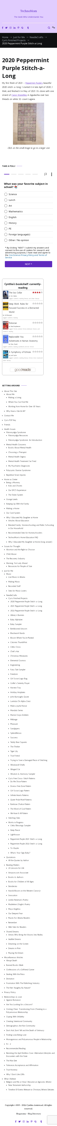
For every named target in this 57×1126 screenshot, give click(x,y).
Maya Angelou (14, 909)
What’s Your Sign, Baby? (20, 853)
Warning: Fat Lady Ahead (16, 563)
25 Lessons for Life (16, 868)
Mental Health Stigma (17, 457)
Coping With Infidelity (15, 1017)
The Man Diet (11, 1060)
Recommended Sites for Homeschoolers (25, 533)
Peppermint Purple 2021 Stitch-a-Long (26, 839)
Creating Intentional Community (19, 1021)
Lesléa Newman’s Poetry (18, 900)
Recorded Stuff (14, 586)
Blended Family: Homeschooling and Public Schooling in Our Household (31, 526)
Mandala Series (16, 710)
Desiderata (12, 886)
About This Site (10, 391)
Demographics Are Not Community (20, 1026)
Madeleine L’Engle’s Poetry (19, 904)
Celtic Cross (15, 647)
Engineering (15, 665)
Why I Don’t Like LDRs (15, 1074)
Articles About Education (18, 520)
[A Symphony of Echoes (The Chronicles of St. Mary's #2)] (5, 357)
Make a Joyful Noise (18, 706)
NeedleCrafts (11, 595)
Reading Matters (12, 865)
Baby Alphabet (16, 619)
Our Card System (13, 513)
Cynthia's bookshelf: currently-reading (22, 286)
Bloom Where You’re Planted (22, 638)
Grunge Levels (12, 499)
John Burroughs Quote (19, 697)
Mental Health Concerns (16, 444)
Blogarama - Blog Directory (28, 1113)
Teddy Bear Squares (18, 742)
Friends (7, 425)
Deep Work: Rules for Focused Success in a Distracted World (24, 308)
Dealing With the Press (15, 974)
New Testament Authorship (19, 1085)
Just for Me (8, 571)
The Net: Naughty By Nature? (18, 988)
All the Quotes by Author (18, 860)
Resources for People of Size (20, 566)
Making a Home (12, 508)
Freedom (14, 674)
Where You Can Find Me (18, 402)
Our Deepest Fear (15, 913)
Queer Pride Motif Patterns (21, 800)
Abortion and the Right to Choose (20, 549)
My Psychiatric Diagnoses (19, 466)
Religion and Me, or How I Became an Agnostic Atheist (28, 1082)
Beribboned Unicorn (18, 629)
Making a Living (14, 397)
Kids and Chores (15, 486)
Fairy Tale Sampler (17, 669)
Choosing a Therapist (17, 452)
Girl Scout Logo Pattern (19, 790)
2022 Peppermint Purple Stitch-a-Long (26, 610)
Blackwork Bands (17, 633)
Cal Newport (8, 315)
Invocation (12, 895)
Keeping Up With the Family (17, 504)
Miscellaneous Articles (13, 957)
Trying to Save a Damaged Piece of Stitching (28, 760)
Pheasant (14, 724)
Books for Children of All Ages (21, 881)
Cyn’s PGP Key (10, 420)
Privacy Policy (10, 992)
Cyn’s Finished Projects (18, 598)
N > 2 (8, 1044)
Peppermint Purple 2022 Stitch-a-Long (26, 844)
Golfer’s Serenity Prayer (20, 683)
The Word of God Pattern (20, 809)
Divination (10, 979)
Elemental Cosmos (18, 660)
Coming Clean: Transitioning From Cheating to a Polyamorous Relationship (26, 1010)
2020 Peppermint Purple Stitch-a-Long (26, 601)
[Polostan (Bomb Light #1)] (5, 328)
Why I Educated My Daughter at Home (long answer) (30, 542)
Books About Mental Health (19, 447)
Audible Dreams (14, 939)
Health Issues (9, 429)
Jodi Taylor (14, 355)
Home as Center (10, 479)
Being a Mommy (13, 482)
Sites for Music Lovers (17, 590)
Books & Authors (15, 877)
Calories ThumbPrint (18, 642)
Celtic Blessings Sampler (20, 825)
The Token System (15, 495)
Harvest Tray (15, 688)
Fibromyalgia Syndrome (16, 432)
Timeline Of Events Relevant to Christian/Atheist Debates (31, 1089)
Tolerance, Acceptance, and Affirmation (22, 1065)
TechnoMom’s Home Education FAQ (23, 537)
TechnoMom (28, 11)
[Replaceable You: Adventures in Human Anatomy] (5, 342)
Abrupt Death (11, 960)
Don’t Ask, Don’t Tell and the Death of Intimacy (25, 1030)
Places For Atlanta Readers (19, 918)
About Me (10, 394)
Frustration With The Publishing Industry (23, 983)
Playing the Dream (15, 953)
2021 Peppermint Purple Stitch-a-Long (26, 606)
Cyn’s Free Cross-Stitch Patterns (21, 778)
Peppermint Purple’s (34, 83)
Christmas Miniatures (19, 656)
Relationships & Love (13, 997)
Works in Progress (15, 822)
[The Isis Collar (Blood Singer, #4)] (5, 298)
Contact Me (9, 415)
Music (8, 574)
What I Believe (10, 1079)
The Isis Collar (15, 292)
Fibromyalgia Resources (18, 435)
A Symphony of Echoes (20, 352)
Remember (12, 922)
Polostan (13, 323)
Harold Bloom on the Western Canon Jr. (24, 891)
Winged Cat (15, 769)
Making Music (14, 582)
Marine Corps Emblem (19, 715)
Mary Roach (14, 344)
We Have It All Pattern (19, 813)
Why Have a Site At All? (15, 411)
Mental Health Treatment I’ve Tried (22, 461)
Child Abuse (11, 554)
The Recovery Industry (15, 558)
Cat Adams (14, 296)
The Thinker (15, 746)
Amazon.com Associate (18, 872)
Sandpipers (15, 728)
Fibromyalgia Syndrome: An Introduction (25, 440)
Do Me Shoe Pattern (18, 781)
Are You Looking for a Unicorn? (19, 1004)
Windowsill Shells (17, 765)
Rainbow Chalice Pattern (20, 804)
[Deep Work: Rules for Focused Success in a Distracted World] (5, 309)
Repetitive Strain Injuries (16, 475)
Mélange (13, 719)
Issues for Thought (12, 546)
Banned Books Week (14, 965)
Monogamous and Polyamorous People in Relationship (28, 1039)
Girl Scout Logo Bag (18, 678)
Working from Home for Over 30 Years (24, 406)
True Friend (15, 756)
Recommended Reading (16, 1048)
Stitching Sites (14, 818)
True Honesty (11, 1070)
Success (14, 737)
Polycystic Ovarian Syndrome (18, 470)
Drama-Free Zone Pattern (20, 786)
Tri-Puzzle (14, 848)
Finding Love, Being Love (16, 1035)
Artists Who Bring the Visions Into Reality (25, 935)
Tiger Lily (14, 751)
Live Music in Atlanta (16, 577)
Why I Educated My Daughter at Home (22, 517)
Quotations (10, 857)
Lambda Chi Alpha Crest (20, 701)
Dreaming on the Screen (18, 944)
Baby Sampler (16, 624)
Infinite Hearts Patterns (19, 795)
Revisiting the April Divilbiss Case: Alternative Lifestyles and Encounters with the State (30, 1054)
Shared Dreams (12, 931)
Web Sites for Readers (17, 927)
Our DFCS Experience (17, 490)
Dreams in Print (14, 948)
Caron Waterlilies (19, 95)
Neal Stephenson (15, 326)
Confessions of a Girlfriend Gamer (20, 969)
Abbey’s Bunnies (17, 615)
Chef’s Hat (14, 651)
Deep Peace (15, 830)
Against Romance (13, 1000)
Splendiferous (15, 733)
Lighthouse (15, 834)
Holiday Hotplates (17, 692)
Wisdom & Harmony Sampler (22, 774)
